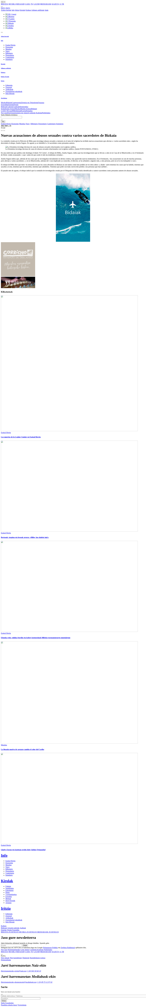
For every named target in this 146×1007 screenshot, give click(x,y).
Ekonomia (9, 47)
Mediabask (17, 111)
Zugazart (8, 87)
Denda (16, 105)
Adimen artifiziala (37, 10)
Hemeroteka (23, 107)
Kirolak (22, 10)
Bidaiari (34, 109)
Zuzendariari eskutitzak (13, 91)
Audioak (16, 107)
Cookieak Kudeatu (35, 113)
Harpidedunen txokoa (37, 958)
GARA (27, 4)
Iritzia (17, 10)
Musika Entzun (25, 109)
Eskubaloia (9, 890)
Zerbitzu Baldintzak (68, 948)
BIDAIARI (20, 4)
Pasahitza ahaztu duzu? (9, 1005)
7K (32, 4)
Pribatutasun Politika (50, 948)
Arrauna (8, 903)
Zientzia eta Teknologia (29, 103)
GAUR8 (36, 4)
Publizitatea (46, 113)
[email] (4, 130)
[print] (2, 130)
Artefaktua (4, 98)
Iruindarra (9, 59)
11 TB (61, 4)
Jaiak (46, 10)
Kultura (28, 10)
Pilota (7, 892)
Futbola (8, 886)
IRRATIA (4, 4)
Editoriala (8, 85)
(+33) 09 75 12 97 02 (44, 982)
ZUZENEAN (10, 932)
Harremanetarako (13, 113)
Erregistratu (22, 1005)
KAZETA (55, 4)
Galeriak (10, 107)
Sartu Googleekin (7, 1003)
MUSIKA (12, 4)
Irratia (3, 109)
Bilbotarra (9, 53)
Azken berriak (6, 10)
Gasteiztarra (9, 57)
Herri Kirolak (10, 901)
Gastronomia (16, 103)
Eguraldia (4, 105)
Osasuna (41, 103)
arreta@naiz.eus (20, 971)
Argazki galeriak (13, 928)
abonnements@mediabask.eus (25, 982)
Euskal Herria (10, 45)
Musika (3, 103)
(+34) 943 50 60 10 (34, 971)
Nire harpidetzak (16, 958)
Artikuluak (9, 89)
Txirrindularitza (11, 894)
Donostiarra (9, 55)
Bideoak (4, 107)
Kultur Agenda (5, 76)
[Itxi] (2, 994)
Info (13, 10)
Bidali (25, 945)
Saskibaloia (9, 888)
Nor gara (4, 113)
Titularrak (25, 958)
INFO (3, 8)
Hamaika (29, 111)
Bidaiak (9, 103)
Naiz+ (7, 51)
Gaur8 (11, 111)
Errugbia (8, 897)
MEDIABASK (45, 4)
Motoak (8, 899)
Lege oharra (24, 113)
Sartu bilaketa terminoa (9, 115)
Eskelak (11, 105)
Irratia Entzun (10, 109)
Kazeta (23, 111)
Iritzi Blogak (9, 93)
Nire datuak (5, 958)
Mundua (8, 49)
